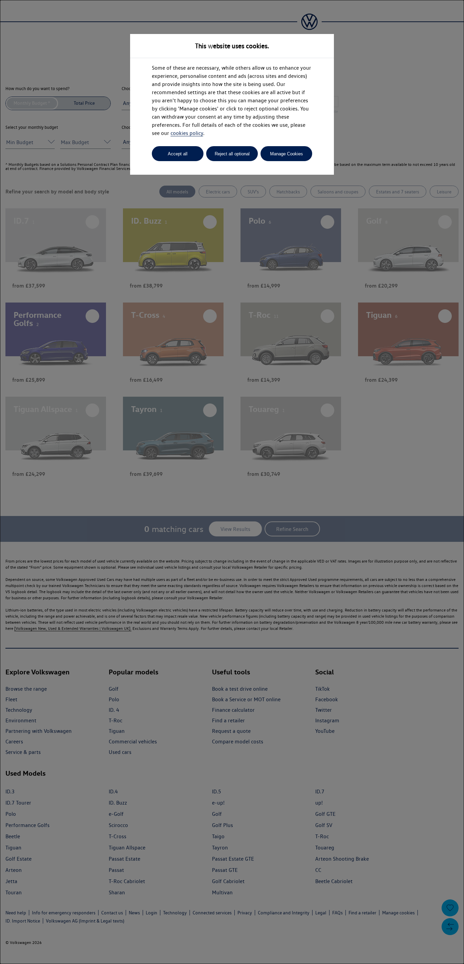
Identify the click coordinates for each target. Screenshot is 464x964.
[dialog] (232, 482)
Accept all (178, 153)
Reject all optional (232, 153)
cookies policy (187, 133)
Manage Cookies (286, 153)
